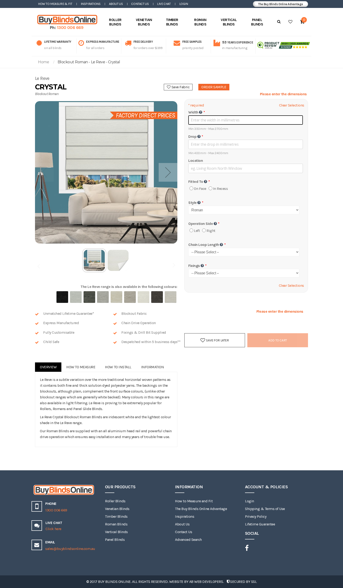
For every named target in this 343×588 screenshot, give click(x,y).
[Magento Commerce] (66, 19)
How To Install (118, 367)
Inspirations (91, 4)
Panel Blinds (115, 539)
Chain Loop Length (203, 244)
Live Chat (164, 4)
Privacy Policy (255, 516)
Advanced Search (188, 539)
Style (192, 202)
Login (183, 4)
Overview (48, 367)
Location (195, 160)
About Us (116, 4)
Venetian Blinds (117, 509)
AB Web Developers (206, 581)
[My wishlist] (290, 21)
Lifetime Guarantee (260, 524)
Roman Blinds (116, 524)
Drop (192, 136)
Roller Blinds (115, 501)
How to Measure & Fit (55, 4)
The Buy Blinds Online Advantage (280, 4)
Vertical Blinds (116, 532)
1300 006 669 (70, 27)
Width (193, 112)
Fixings (194, 265)
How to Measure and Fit (194, 501)
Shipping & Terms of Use (265, 509)
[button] (168, 172)
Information (152, 367)
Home (43, 62)
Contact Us (140, 4)
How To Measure (80, 367)
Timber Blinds (116, 516)
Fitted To (195, 181)
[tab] (48, 367)
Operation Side (200, 223)
